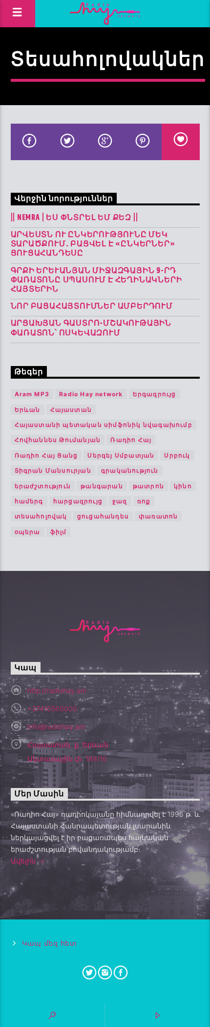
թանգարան (102, 486)
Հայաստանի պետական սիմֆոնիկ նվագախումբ (103, 424)
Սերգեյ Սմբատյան (120, 455)
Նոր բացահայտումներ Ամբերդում (92, 306)
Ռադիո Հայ (130, 439)
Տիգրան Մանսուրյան (53, 470)
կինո (183, 486)
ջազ (119, 501)
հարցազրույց (78, 501)
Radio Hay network (91, 394)
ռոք (144, 501)
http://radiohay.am (56, 690)
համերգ (29, 501)
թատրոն (148, 486)
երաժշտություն (43, 486)
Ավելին (24, 861)
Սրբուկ (177, 455)
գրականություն (130, 470)
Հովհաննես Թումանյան (58, 439)
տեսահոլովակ (41, 516)
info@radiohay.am (56, 726)
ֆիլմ (58, 531)
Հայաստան (71, 409)
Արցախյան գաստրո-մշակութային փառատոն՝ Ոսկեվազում (91, 328)
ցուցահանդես (103, 516)
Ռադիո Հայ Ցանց (46, 455)
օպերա (28, 531)
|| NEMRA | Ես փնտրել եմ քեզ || (74, 217)
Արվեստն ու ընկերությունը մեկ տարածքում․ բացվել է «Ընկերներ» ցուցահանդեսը (93, 244)
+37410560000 (52, 708)
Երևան (28, 409)
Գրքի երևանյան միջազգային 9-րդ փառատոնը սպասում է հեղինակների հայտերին (96, 280)
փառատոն (158, 516)
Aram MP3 (32, 394)
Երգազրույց (154, 394)
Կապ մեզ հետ (49, 943)
